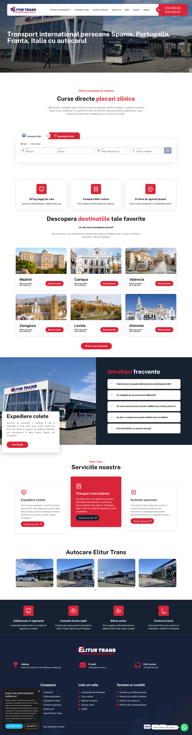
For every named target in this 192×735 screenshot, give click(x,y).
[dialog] (22, 710)
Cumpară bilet (34, 136)
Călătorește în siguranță (28, 620)
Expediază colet (66, 136)
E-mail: (92, 664)
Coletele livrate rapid (73, 620)
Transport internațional (59, 10)
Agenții (146, 10)
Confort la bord (163, 620)
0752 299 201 (172, 11)
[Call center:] (137, 665)
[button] (18, 573)
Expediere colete (82, 10)
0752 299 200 (173, 7)
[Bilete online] (119, 611)
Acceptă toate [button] (14, 726)
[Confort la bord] (164, 611)
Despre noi (116, 10)
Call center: (149, 664)
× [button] (39, 691)
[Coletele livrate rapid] (73, 611)
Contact (136, 10)
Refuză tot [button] (32, 726)
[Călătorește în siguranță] (28, 611)
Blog (127, 10)
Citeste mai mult (31, 524)
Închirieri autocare (100, 10)
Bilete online (119, 620)
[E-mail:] (83, 665)
